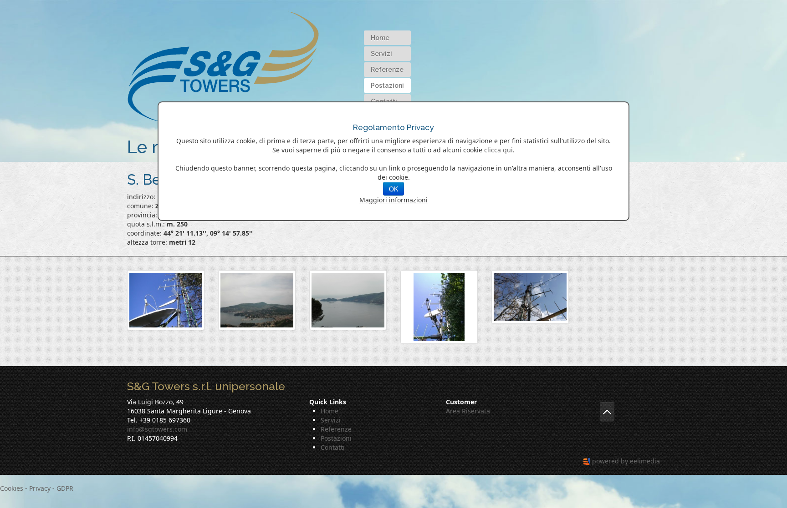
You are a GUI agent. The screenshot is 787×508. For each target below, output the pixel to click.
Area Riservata (468, 411)
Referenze (387, 69)
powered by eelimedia (626, 461)
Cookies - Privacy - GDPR (36, 488)
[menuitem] (387, 37)
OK (393, 188)
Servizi (381, 53)
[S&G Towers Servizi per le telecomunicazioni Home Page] (223, 65)
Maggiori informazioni (393, 200)
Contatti (333, 447)
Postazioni (387, 85)
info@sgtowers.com (157, 429)
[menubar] (387, 69)
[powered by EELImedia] (586, 461)
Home (380, 37)
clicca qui (498, 150)
